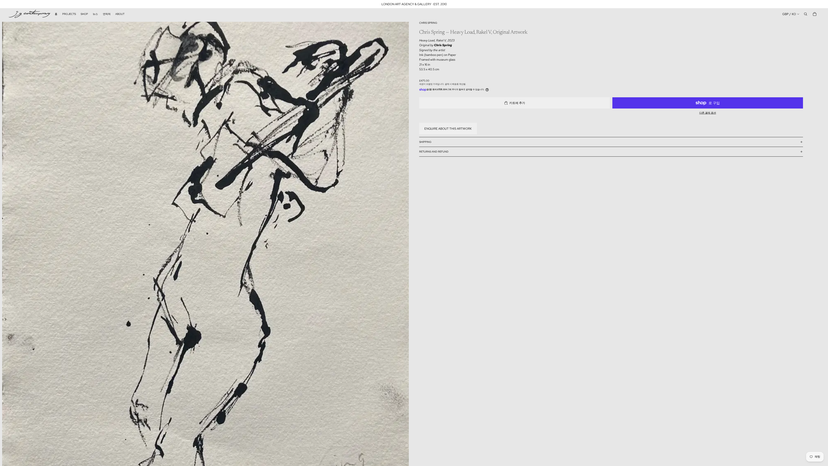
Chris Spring (428, 23)
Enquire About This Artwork (448, 129)
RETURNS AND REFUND (433, 151)
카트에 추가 (517, 103)
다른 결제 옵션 (707, 113)
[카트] (814, 14)
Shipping (425, 142)
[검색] (805, 14)
